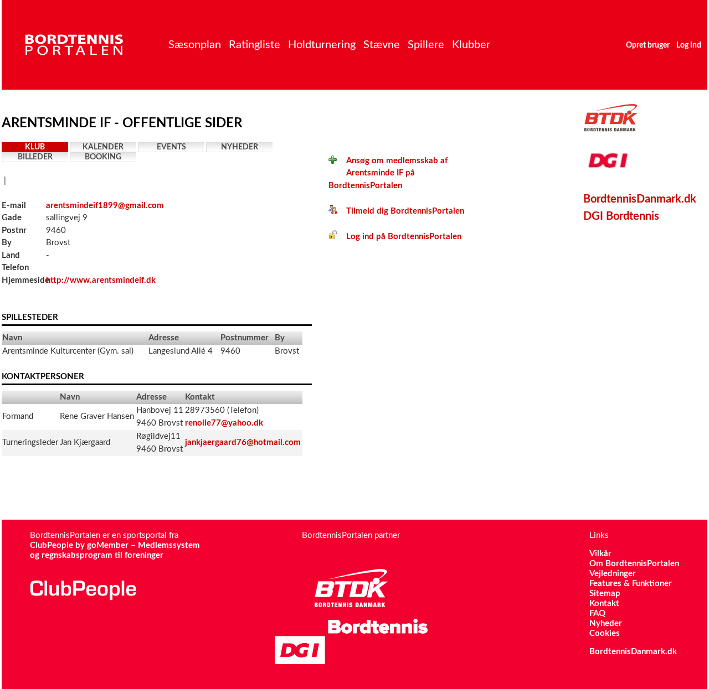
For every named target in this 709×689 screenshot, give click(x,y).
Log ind (688, 45)
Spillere (426, 44)
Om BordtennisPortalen (634, 564)
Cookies (604, 633)
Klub (35, 147)
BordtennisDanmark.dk (639, 199)
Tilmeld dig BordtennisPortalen (400, 211)
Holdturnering (322, 44)
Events (171, 147)
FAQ (597, 613)
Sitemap (604, 593)
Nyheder (239, 147)
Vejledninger (612, 573)
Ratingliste (254, 44)
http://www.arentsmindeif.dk (101, 280)
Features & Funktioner (630, 583)
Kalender (103, 147)
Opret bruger (648, 45)
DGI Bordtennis (621, 216)
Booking (103, 157)
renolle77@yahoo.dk (224, 423)
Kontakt (604, 603)
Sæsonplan (194, 44)
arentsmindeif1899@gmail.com (105, 205)
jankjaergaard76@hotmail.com (243, 442)
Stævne (381, 44)
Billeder (35, 157)
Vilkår (600, 554)
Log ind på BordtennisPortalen (399, 236)
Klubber (471, 44)
